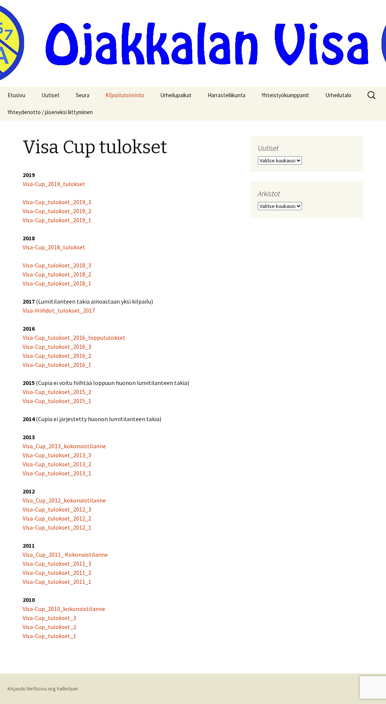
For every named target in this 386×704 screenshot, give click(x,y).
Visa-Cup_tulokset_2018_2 (57, 274)
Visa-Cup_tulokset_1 (49, 636)
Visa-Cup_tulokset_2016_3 (57, 346)
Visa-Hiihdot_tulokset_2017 (59, 310)
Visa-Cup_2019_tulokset (54, 184)
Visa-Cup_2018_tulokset (54, 247)
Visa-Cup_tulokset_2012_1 (57, 527)
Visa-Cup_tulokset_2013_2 (57, 464)
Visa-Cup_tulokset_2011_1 (57, 581)
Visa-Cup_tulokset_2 (49, 627)
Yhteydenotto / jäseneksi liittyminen (50, 112)
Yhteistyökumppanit (285, 95)
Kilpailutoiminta (125, 95)
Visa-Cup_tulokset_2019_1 (57, 220)
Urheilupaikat (175, 95)
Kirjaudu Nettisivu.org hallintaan (43, 688)
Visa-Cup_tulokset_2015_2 (57, 392)
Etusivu (16, 95)
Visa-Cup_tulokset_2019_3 (57, 202)
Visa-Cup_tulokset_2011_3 (57, 563)
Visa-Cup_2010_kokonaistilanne (64, 608)
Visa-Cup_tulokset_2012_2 (57, 518)
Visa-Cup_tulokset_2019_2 (57, 211)
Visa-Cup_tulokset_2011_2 (57, 572)
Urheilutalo (338, 95)
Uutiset (50, 95)
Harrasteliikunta (226, 95)
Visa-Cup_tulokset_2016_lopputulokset (74, 337)
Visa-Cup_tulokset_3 (49, 618)
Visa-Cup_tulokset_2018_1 (57, 283)
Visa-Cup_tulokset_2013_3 (57, 455)
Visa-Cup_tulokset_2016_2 (57, 355)
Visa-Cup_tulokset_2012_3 (57, 509)
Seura (82, 95)
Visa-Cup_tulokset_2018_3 (57, 265)
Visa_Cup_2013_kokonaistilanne (64, 446)
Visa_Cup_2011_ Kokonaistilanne (65, 554)
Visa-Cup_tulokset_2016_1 (57, 364)
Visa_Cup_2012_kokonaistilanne (64, 500)
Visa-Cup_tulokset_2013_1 (57, 473)
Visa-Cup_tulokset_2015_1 (57, 401)
